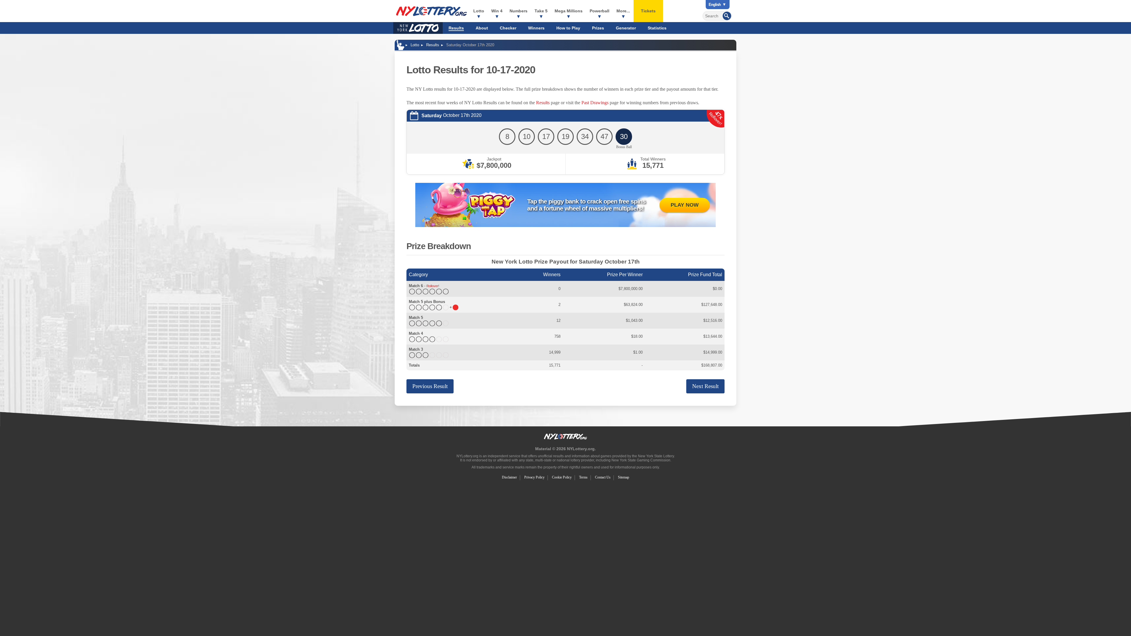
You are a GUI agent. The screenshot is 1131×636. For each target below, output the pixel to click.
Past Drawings (595, 102)
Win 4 (496, 11)
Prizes (598, 28)
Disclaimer (509, 477)
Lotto (478, 11)
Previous (430, 386)
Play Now (685, 205)
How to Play (568, 28)
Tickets (648, 11)
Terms (583, 477)
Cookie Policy (562, 477)
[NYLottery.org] (431, 11)
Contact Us (603, 477)
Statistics (657, 28)
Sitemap (623, 477)
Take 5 (541, 11)
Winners (536, 28)
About (482, 28)
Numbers (519, 11)
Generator (626, 28)
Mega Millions (569, 11)
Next (705, 386)
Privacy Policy (534, 477)
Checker (508, 28)
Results (456, 28)
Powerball (599, 11)
